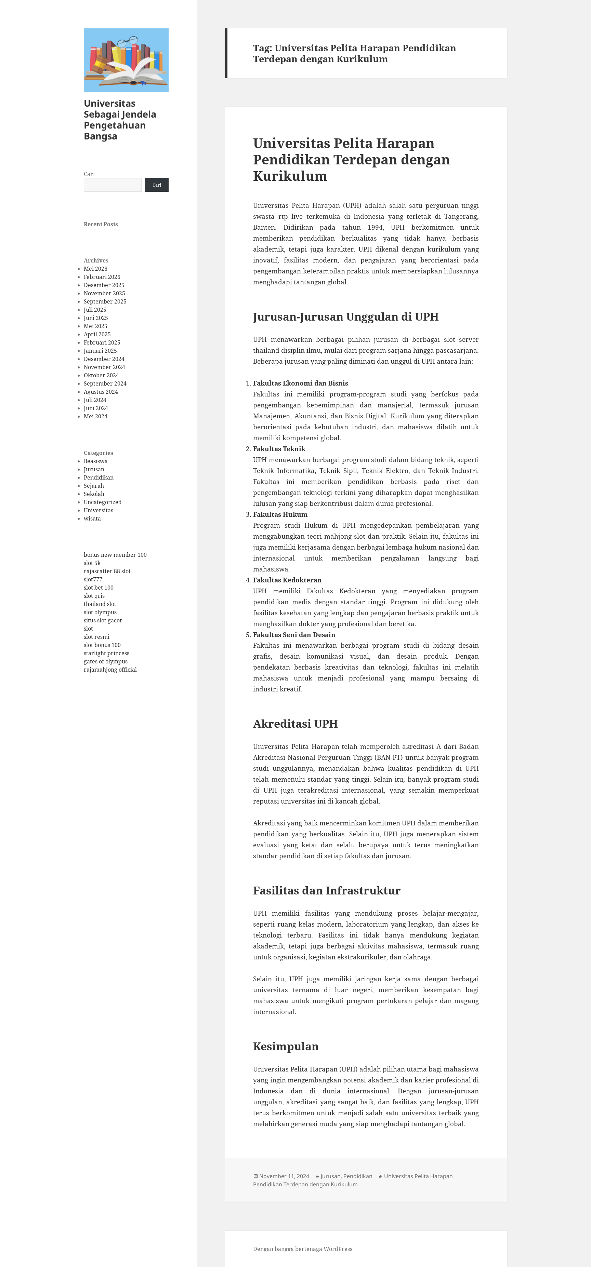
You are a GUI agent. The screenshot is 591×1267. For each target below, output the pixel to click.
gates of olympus (106, 661)
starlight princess (106, 653)
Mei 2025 (95, 326)
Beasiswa (96, 461)
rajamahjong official (110, 669)
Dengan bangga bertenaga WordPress (302, 1249)
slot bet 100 (99, 587)
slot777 (93, 579)
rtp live (290, 216)
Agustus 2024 (101, 391)
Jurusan (94, 469)
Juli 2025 (95, 309)
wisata (92, 518)
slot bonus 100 (102, 645)
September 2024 (105, 383)
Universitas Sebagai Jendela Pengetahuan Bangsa (120, 119)
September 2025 (105, 301)
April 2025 (97, 334)
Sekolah (94, 494)
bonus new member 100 (115, 554)
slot (88, 628)
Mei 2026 (95, 268)
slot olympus (100, 612)
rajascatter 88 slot (107, 571)
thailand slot (100, 604)
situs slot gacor (103, 620)
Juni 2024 (96, 408)
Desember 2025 (104, 285)
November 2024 (104, 367)
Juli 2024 (95, 400)
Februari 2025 (102, 342)
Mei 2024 (95, 416)
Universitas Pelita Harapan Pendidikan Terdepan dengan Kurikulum (351, 159)
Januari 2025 (100, 350)
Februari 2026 (102, 277)
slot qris (94, 595)
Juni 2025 (96, 318)
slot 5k (92, 563)
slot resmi (96, 637)
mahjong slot (344, 536)
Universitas (98, 510)
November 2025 (104, 293)
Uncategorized (103, 502)
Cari (89, 174)
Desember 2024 (104, 359)
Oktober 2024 (101, 375)
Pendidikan (99, 477)
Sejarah (94, 485)
